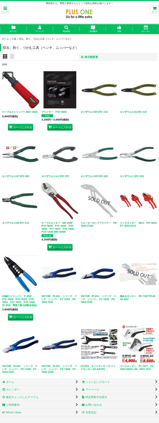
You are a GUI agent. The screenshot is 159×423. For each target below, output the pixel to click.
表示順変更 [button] (91, 56)
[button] (5, 9)
